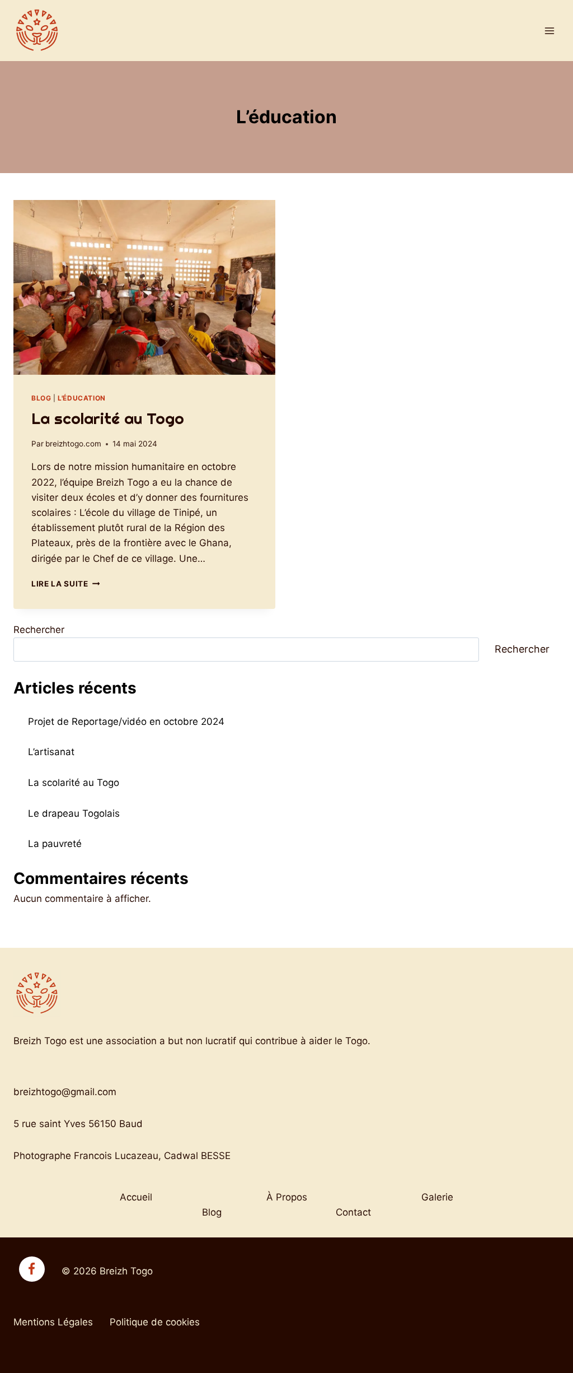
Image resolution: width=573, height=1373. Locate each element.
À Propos (286, 1197)
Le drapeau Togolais (74, 813)
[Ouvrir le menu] (549, 30)
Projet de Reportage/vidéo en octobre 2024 (126, 721)
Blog (41, 398)
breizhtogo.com (73, 443)
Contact (353, 1212)
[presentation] (144, 287)
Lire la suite (65, 583)
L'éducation (82, 398)
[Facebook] (32, 1269)
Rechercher (38, 629)
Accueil (136, 1197)
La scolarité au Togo (107, 418)
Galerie (437, 1197)
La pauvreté (55, 843)
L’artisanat (51, 751)
